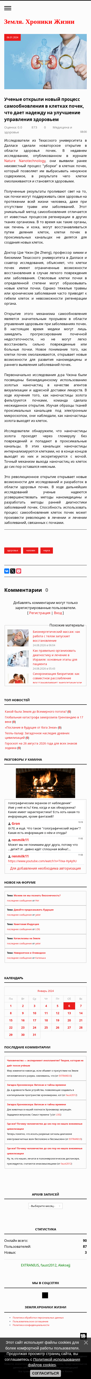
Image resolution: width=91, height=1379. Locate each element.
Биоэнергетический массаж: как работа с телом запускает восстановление (56, 636)
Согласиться (45, 1373)
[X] (12, 571)
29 (10, 1035)
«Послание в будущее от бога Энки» (31, 727)
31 (34, 1035)
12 (57, 1013)
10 (34, 1013)
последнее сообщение (19, 900)
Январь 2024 (45, 991)
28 (81, 1027)
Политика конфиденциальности (31, 1325)
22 (10, 1027)
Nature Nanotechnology (24, 160)
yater (38, 914)
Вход (58, 613)
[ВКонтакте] (6, 571)
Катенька (40, 957)
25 (46, 1027)
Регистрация (39, 613)
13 (69, 1013)
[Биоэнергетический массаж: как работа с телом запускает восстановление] (18, 645)
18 (46, 1020)
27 (69, 1027)
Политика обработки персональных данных (38, 1317)
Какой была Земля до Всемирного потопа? (36, 711)
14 (81, 1013)
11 (46, 1013)
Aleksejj (64, 1265)
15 (10, 1020)
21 (81, 1020)
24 (34, 1027)
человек (30, 550)
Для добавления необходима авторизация (45, 868)
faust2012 (71, 1095)
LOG (37, 929)
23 (23, 1027)
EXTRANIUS (65, 1075)
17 (34, 1020)
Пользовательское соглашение (30, 1321)
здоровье (12, 550)
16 (23, 1020)
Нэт (37, 900)
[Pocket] (18, 571)
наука (46, 550)
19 (57, 1020)
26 (57, 1027)
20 (69, 1020)
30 (23, 1035)
